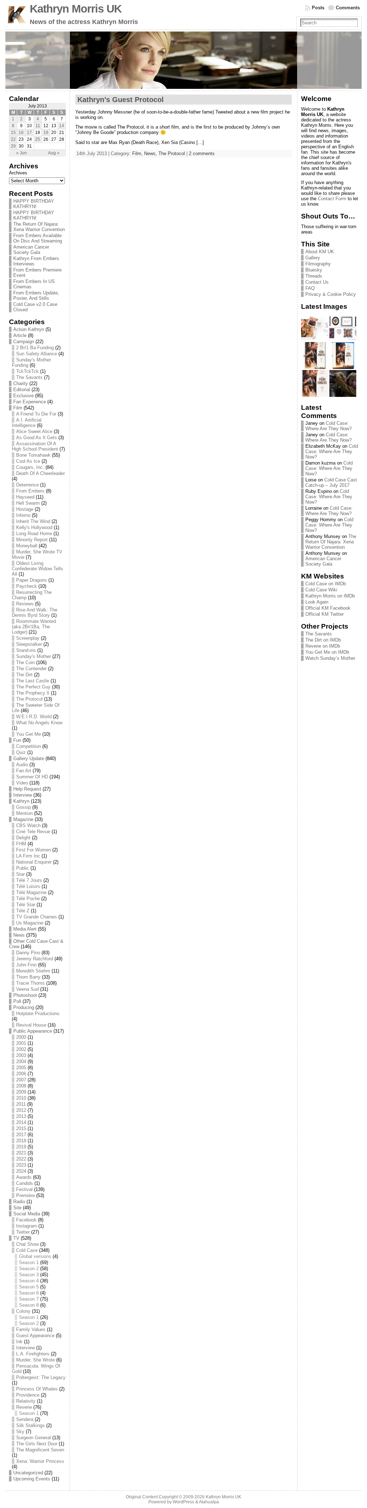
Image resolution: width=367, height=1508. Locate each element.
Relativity (25, 1401)
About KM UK (319, 251)
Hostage (24, 509)
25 (37, 139)
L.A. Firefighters (32, 1353)
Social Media (26, 1213)
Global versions (35, 1256)
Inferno (23, 515)
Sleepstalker (29, 644)
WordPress (183, 1501)
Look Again (316, 602)
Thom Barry (28, 977)
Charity (20, 383)
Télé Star (25, 904)
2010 (21, 1098)
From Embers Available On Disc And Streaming (37, 238)
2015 (21, 1128)
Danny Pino (28, 952)
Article (20, 335)
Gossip (23, 807)
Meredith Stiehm (33, 971)
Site (17, 1207)
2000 (21, 1037)
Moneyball (26, 545)
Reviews (25, 603)
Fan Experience (29, 401)
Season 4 (29, 1280)
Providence (27, 1395)
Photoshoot (25, 995)
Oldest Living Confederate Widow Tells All (37, 569)
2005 (21, 1067)
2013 (21, 1116)
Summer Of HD (32, 776)
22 (13, 139)
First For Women (33, 850)
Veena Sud (27, 989)
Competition (28, 746)
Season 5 (29, 1287)
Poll (17, 1001)
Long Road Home (34, 533)
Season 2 (29, 1268)
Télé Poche (28, 898)
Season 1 (29, 1262)
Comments (348, 7)
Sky (20, 1431)
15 (13, 132)
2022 (21, 1159)
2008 (21, 1086)
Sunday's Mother (33, 656)
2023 (21, 1165)
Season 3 (29, 1274)
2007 (21, 1079)
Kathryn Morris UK (75, 9)
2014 (21, 1122)
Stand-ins (26, 650)
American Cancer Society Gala (31, 249)
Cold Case (27, 1250)
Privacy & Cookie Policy (330, 294)
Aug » (53, 153)
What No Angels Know (39, 722)
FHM (21, 843)
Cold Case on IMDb (325, 583)
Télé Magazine (31, 892)
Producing (23, 1007)
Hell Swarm (28, 503)
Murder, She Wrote (35, 1360)
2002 (21, 1049)
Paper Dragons (31, 580)
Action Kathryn (28, 329)
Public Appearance (32, 1031)
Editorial (21, 389)
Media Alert (25, 929)
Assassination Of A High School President (35, 446)
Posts (318, 7)
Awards (24, 1177)
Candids (24, 1183)
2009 (21, 1092)
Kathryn (21, 801)
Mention (24, 813)
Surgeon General (33, 1437)
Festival (24, 1189)
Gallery (312, 257)
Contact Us (317, 282)
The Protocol (29, 699)
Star (20, 874)
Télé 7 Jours (29, 880)
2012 (21, 1110)
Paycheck (26, 586)
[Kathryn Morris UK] (183, 60)
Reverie (24, 1407)
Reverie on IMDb (322, 646)
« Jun (21, 153)
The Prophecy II (32, 693)
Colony (23, 1311)
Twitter (23, 1232)
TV (16, 1238)
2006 (21, 1073)
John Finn (26, 964)
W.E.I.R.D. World (34, 716)
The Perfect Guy (33, 687)
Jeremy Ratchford (34, 958)
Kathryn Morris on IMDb (330, 596)
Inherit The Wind (33, 521)
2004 (21, 1061)
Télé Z (22, 910)
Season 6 (29, 1293)
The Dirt (24, 674)
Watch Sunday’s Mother (330, 658)
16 (21, 132)
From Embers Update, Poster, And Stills (36, 295)
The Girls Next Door (36, 1443)
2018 (21, 1140)
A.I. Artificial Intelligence (27, 422)
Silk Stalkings (30, 1425)
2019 (21, 1146)
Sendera (24, 1419)
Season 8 (29, 1305)
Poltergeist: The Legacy (41, 1377)
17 (29, 132)
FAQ (310, 288)
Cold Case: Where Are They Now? (328, 426)
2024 (21, 1171)
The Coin (25, 662)
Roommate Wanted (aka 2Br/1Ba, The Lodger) (34, 627)
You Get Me (28, 734)
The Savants (29, 377)
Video (22, 783)
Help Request (27, 789)
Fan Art (23, 770)
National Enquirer (34, 862)
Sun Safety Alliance (36, 353)
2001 (21, 1043)
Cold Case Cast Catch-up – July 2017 (331, 482)
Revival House (31, 1025)
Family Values (31, 1329)
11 (37, 126)
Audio (22, 764)
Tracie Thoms (30, 983)
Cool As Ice (28, 461)
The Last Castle (32, 680)
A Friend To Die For (36, 414)
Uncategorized (28, 1472)
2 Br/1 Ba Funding (35, 347)
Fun (17, 740)
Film (17, 407)
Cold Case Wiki (321, 589)
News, (151, 153)
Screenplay (27, 638)
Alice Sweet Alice (34, 431)
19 (45, 132)
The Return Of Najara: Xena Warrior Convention (39, 226)
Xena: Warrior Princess (40, 1461)
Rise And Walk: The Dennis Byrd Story (34, 612)
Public (22, 868)
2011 (21, 1104)
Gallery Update (28, 758)
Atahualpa (209, 1501)
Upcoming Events (31, 1478)
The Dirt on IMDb (323, 640)
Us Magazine (29, 923)
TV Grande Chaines (36, 916)
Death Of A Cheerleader (40, 473)
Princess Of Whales (37, 1389)
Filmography (318, 263)
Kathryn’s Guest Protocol (120, 100)
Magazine (23, 819)
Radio (19, 1201)
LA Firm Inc (28, 856)
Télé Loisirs (28, 886)
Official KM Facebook (328, 608)
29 (13, 146)
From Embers (30, 491)
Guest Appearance (35, 1335)
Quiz (21, 752)
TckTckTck (27, 371)
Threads (313, 276)
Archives (18, 173)
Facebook (26, 1220)
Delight (23, 837)
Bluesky (313, 270)
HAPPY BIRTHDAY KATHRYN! (33, 203)
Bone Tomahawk (33, 455)
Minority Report (32, 539)
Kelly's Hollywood (34, 527)
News (19, 935)
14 (61, 126)
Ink (19, 1341)
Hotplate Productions (37, 1013)
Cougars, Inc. (30, 467)
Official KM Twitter (324, 614)
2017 (21, 1134)
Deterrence (27, 485)
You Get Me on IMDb (327, 652)
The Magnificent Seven (40, 1449)
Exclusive (23, 395)
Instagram (26, 1226)
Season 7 (29, 1299)
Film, (138, 153)
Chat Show (27, 1244)
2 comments (202, 153)
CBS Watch (28, 825)
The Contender (31, 668)
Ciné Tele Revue (33, 831)
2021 (21, 1153)
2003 (21, 1055)
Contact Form (332, 198)
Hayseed (25, 497)
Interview (22, 795)
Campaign (23, 341)
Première (25, 1195)
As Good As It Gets (36, 437)
